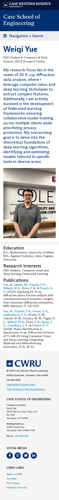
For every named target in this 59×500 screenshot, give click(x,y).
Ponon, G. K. (40, 311)
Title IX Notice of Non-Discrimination (26, 389)
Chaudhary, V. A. (17, 325)
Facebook (10, 455)
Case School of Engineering (21, 20)
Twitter (26, 455)
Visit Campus (13, 483)
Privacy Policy (28, 384)
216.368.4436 (21, 435)
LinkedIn (34, 455)
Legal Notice (13, 384)
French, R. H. (40, 325)
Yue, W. (8, 285)
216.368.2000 (14, 379)
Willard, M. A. (11, 288)
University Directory (17, 487)
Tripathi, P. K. (37, 285)
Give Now (11, 478)
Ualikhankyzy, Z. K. (15, 315)
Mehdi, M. (21, 285)
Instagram (18, 455)
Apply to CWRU (15, 474)
